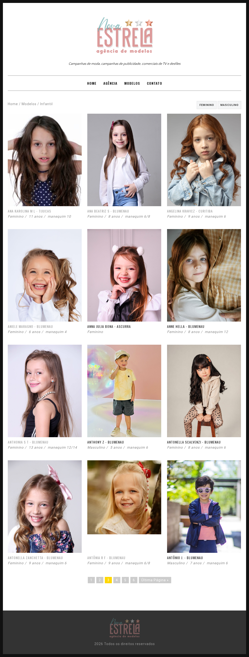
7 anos (196, 563)
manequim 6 (215, 216)
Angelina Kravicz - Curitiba (190, 210)
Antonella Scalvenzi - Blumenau (194, 441)
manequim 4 (56, 332)
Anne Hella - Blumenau (186, 326)
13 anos (36, 447)
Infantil (46, 104)
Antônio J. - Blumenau (185, 557)
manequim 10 (59, 216)
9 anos (194, 216)
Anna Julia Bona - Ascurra (109, 326)
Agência (110, 83)
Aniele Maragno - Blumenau (30, 326)
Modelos (132, 83)
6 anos (34, 332)
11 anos (36, 216)
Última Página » (155, 580)
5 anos (116, 447)
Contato (154, 83)
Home (92, 83)
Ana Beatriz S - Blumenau (108, 210)
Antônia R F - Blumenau (106, 557)
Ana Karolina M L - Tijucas (29, 210)
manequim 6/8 (137, 216)
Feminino (206, 105)
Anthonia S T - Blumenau (28, 441)
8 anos (114, 216)
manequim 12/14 (62, 447)
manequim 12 (216, 332)
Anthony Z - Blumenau (105, 441)
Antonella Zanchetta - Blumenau (35, 557)
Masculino (229, 105)
